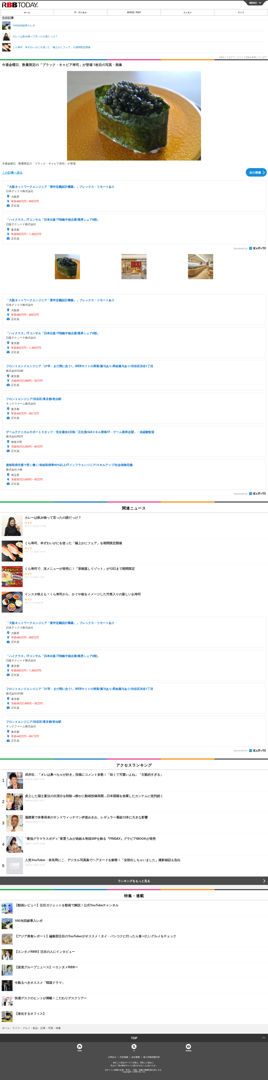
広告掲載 (124, 1057)
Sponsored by (240, 248)
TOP (134, 1038)
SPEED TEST (134, 12)
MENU (253, 3)
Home (79, 1051)
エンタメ (187, 12)
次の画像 (255, 172)
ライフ (241, 12)
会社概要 (135, 1057)
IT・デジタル (80, 12)
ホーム (27, 12)
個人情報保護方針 (151, 1057)
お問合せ (112, 1057)
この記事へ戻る (12, 172)
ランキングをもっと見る (134, 881)
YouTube (188, 1051)
